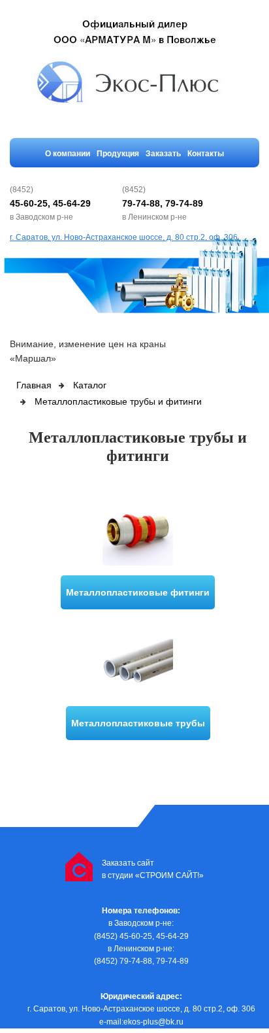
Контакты (205, 153)
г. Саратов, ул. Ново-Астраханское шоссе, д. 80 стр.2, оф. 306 (124, 237)
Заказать (163, 153)
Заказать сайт (128, 863)
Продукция (118, 153)
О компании (67, 153)
